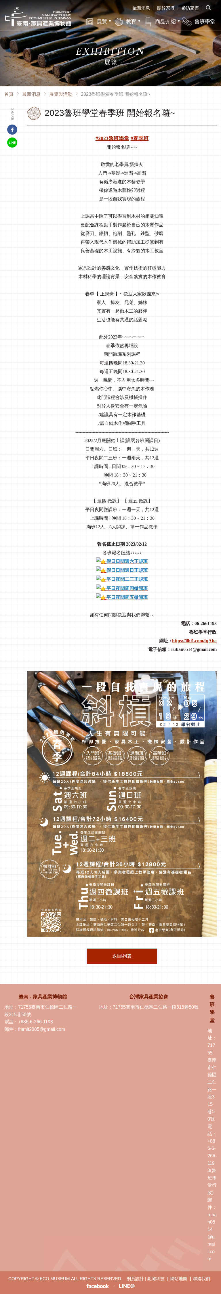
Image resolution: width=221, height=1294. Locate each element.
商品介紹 (165, 21)
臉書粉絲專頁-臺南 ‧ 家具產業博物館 (97, 1286)
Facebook (12, 130)
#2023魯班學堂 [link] (112, 138)
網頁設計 (135, 1278)
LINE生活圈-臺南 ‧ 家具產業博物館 (126, 1286)
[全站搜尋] (208, 8)
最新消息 (141, 7)
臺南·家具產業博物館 (38, 16)
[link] (140, 138)
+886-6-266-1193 (35, 1021)
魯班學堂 (205, 21)
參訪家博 (190, 7)
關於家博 (165, 7)
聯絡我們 (201, 1278)
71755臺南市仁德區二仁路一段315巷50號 (156, 1007)
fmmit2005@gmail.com (41, 1029)
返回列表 (122, 956)
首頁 (9, 94)
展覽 (102, 21)
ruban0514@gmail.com (212, 1236)
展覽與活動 (60, 94)
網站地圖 (178, 1278)
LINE (12, 142)
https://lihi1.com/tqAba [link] (194, 640)
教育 (131, 21)
